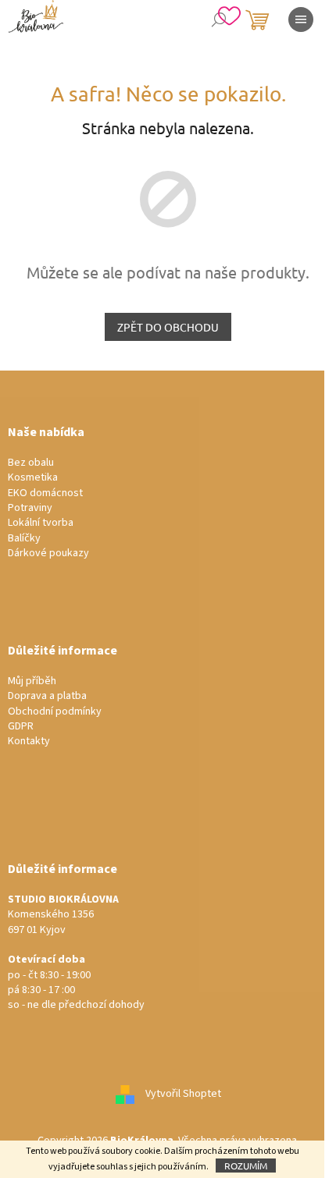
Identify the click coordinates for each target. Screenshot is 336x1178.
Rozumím (245, 1165)
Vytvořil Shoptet (183, 1094)
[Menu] (300, 19)
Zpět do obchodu (168, 327)
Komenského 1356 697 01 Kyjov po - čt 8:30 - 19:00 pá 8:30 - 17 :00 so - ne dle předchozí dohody (76, 952)
